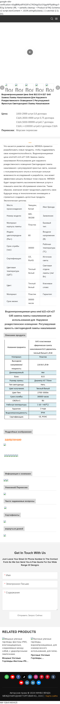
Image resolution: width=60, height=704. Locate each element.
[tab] (30, 141)
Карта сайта (52, 696)
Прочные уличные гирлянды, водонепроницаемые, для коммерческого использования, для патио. (28, 657)
